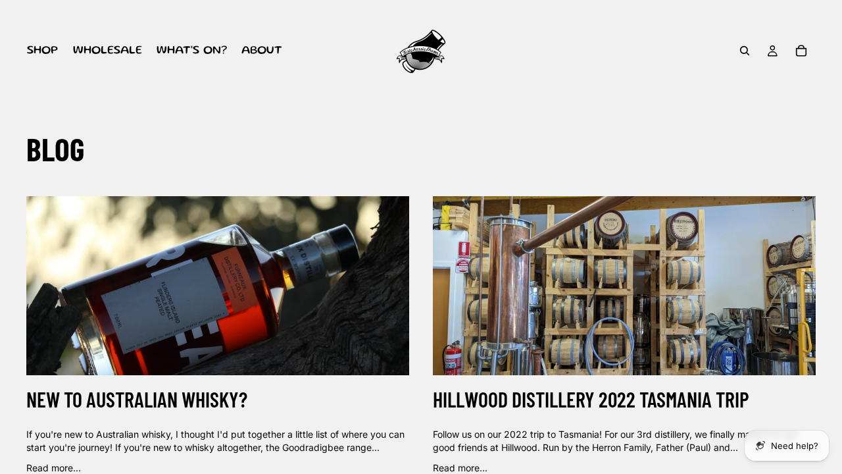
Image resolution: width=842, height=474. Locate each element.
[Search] (744, 50)
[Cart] (801, 50)
